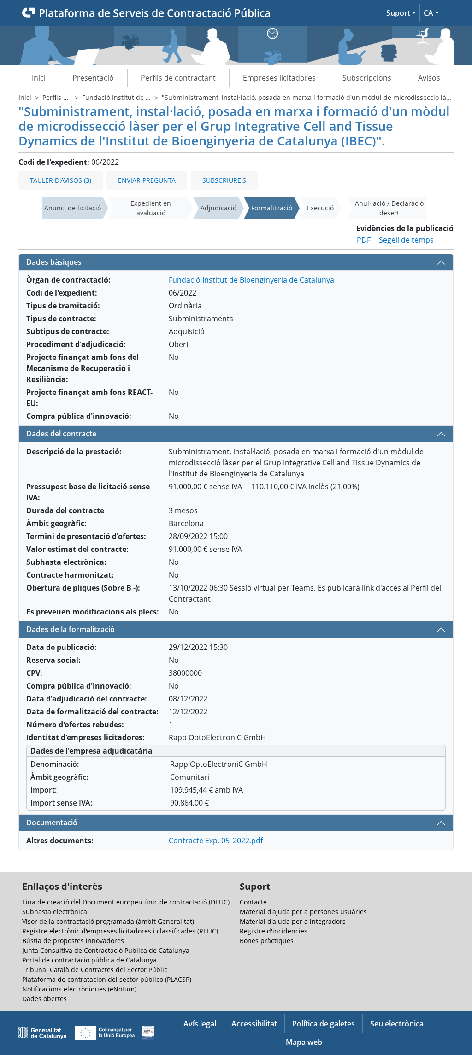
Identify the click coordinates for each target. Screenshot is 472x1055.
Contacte (253, 902)
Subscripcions (366, 78)
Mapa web (304, 1042)
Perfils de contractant (178, 78)
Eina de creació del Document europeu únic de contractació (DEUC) (126, 902)
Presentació (93, 78)
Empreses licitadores (279, 78)
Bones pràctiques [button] (267, 940)
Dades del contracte (61, 434)
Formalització (271, 207)
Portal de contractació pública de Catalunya (89, 960)
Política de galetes (323, 1024)
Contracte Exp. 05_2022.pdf (216, 840)
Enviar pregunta (147, 180)
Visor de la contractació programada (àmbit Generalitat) (108, 921)
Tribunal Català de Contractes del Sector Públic (94, 969)
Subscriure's (224, 180)
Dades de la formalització (70, 629)
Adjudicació (218, 207)
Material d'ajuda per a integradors (293, 921)
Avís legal (199, 1024)
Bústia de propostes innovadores (73, 940)
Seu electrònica (397, 1024)
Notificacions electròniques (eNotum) (79, 989)
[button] (401, 13)
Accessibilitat (254, 1024)
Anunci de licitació (72, 207)
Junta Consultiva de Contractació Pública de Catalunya (105, 950)
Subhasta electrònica (54, 911)
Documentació (51, 822)
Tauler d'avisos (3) (60, 180)
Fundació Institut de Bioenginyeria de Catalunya (251, 280)
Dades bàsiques (54, 262)
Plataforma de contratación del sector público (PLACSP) (106, 979)
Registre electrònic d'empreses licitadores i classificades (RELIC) (120, 931)
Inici (39, 78)
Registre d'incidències (273, 931)
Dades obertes (44, 998)
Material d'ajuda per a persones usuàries (303, 911)
